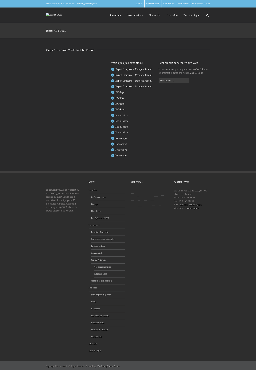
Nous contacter (152, 3)
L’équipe (94, 204)
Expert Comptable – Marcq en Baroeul (133, 69)
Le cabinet (116, 15)
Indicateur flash (100, 274)
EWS (93, 301)
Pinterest (146, 202)
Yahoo (152, 197)
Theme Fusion (113, 366)
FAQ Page (119, 92)
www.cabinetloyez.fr (189, 208)
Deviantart (160, 197)
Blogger (132, 197)
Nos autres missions (102, 267)
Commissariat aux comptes (102, 239)
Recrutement (183, 3)
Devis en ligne (191, 15)
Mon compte (168, 3)
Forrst (160, 202)
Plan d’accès (96, 211)
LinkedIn (162, 192)
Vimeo (132, 201)
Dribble (149, 192)
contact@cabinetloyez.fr (87, 3)
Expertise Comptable (99, 232)
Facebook (138, 192)
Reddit (145, 197)
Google (156, 192)
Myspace (132, 206)
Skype (139, 206)
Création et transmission (101, 281)
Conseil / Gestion (98, 260)
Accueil (139, 3)
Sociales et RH (97, 253)
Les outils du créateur (100, 315)
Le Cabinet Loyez (98, 197)
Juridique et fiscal (98, 246)
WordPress (101, 366)
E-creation (95, 308)
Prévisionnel (96, 336)
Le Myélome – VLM (201, 3)
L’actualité (172, 15)
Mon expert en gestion (101, 295)
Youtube (140, 202)
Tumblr (139, 197)
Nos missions (135, 15)
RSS (132, 191)
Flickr (147, 206)
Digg (153, 202)
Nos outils (155, 15)
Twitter (143, 192)
